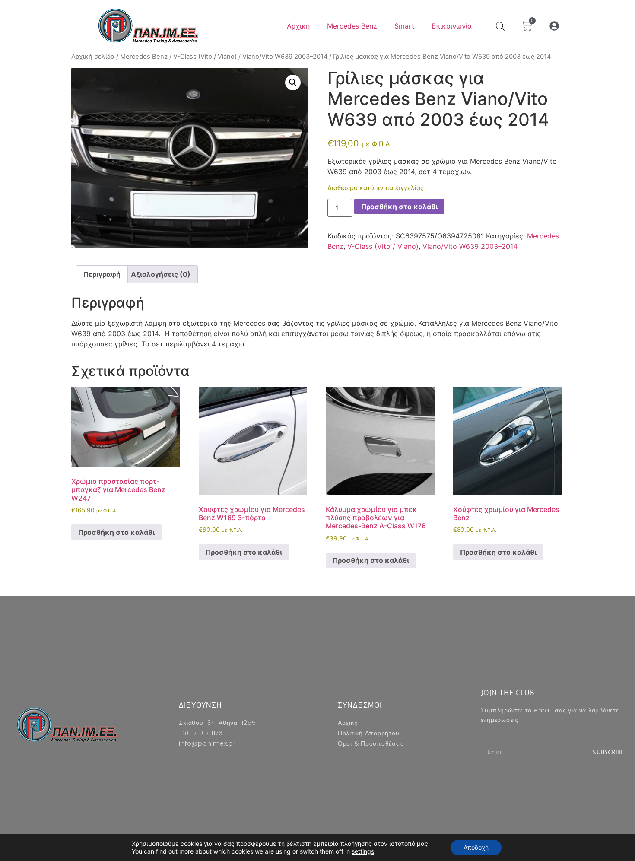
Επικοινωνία (452, 26)
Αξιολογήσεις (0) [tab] (160, 274)
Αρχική (298, 26)
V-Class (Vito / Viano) (205, 56)
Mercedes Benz (352, 26)
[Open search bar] (500, 26)
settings (363, 851)
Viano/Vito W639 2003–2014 (284, 56)
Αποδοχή (476, 847)
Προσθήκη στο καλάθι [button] (116, 532)
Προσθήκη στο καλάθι (399, 206)
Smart (404, 26)
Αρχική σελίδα (92, 56)
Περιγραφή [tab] (102, 274)
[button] (554, 26)
